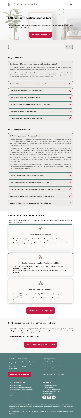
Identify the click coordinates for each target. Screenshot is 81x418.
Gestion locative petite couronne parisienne (21, 389)
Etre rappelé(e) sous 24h (40, 34)
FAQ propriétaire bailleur (49, 387)
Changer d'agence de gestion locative (54, 374)
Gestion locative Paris (15, 385)
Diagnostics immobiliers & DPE (51, 391)
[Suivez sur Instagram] (49, 397)
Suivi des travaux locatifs (50, 368)
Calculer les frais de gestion (40, 310)
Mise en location (47, 364)
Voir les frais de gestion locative (40, 345)
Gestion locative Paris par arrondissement (20, 387)
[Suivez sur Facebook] (44, 397)
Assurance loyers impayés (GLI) (51, 366)
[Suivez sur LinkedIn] (54, 397)
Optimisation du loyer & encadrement (53, 370)
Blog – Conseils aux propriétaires (52, 389)
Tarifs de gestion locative (50, 385)
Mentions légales (47, 393)
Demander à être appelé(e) (19, 374)
